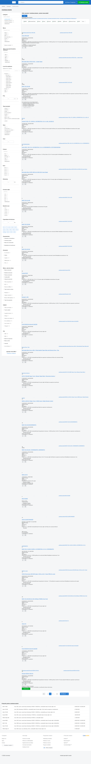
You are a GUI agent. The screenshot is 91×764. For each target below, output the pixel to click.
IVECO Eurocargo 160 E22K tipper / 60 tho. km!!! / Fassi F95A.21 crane (38, 574)
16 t (10, 229)
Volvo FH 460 (5, 712)
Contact (3, 742)
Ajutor (3, 740)
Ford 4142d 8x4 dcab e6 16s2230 (29, 324)
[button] (23, 48)
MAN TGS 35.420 (26, 86)
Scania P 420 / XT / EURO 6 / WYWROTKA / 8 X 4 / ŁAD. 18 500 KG (38, 121)
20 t (17, 229)
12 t (15, 227)
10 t (12, 227)
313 (57, 694)
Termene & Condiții (26, 738)
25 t (8, 231)
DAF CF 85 (5, 723)
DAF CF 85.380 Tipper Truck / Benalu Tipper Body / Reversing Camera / (38, 376)
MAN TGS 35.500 (26, 224)
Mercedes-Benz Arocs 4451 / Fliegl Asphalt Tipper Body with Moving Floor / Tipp (40, 350)
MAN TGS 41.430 (26, 200)
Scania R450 (5, 714)
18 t (14, 229)
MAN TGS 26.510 (26, 249)
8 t (9, 227)
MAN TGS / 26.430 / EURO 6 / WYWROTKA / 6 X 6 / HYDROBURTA (38, 549)
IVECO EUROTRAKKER (27, 519)
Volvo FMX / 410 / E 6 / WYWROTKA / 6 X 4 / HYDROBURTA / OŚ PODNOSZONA (41, 147)
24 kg (4, 231)
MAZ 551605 (25, 498)
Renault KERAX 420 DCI (27, 673)
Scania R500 (5, 720)
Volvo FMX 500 (25, 35)
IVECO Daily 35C (6, 717)
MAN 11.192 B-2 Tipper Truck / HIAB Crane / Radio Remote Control (37, 401)
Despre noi (4, 738)
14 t (4, 229)
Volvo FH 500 (5, 709)
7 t (6, 227)
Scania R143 (25, 273)
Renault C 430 (25, 297)
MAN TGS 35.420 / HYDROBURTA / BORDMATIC (33, 449)
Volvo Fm (24, 623)
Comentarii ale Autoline (27, 744)
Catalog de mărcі (25, 746)
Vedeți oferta (26, 688)
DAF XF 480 (5, 706)
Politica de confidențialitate (27, 740)
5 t (3, 227)
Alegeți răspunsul (27, 107)
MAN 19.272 (25, 474)
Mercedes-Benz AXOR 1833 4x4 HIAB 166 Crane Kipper (35, 172)
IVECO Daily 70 (6, 728)
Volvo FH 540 (5, 725)
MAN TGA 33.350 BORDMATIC (29, 425)
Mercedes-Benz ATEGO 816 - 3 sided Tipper (32, 61)
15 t (7, 229)
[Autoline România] (6, 2)
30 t (11, 231)
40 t (14, 231)
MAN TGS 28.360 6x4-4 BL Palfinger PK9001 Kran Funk (35, 599)
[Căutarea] (19, 2)
